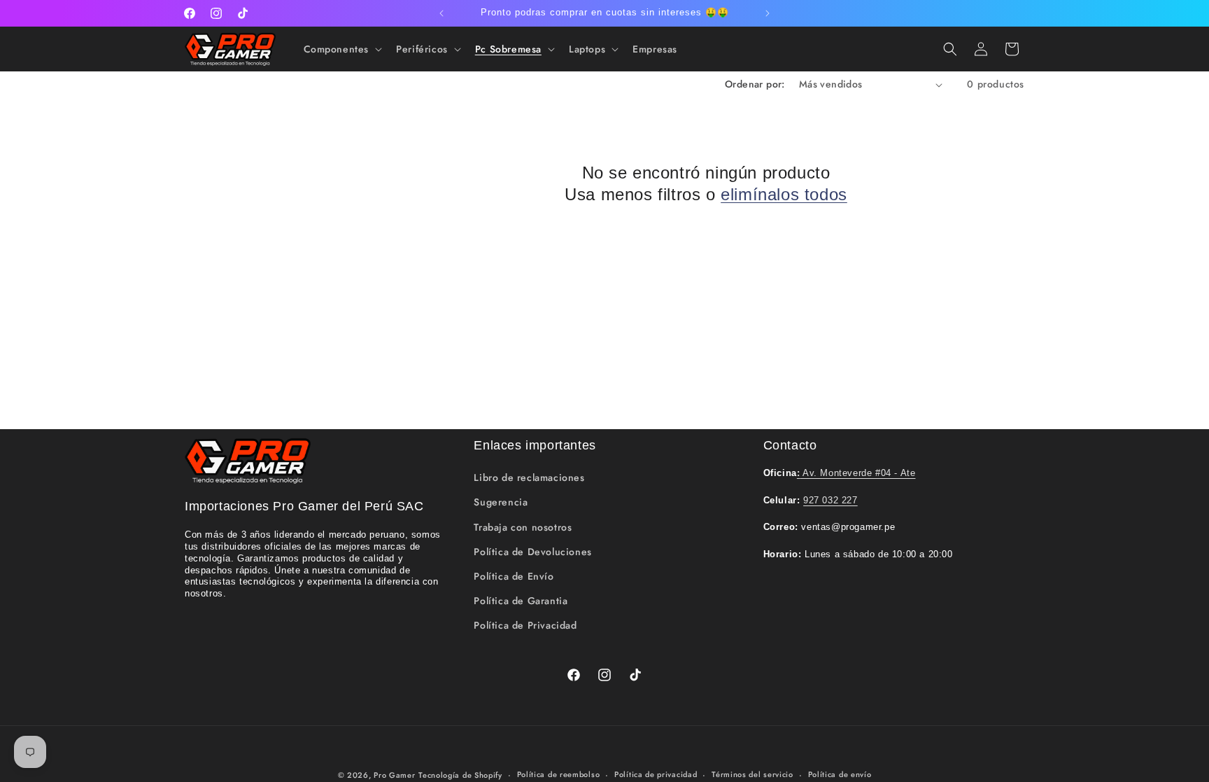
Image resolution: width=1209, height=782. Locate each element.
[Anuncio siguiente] (767, 13)
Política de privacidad (655, 774)
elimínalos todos (784, 194)
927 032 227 (830, 500)
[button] (341, 49)
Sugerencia (501, 502)
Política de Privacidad (525, 625)
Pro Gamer (394, 775)
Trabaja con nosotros (523, 527)
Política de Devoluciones (532, 552)
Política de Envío (513, 576)
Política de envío (840, 774)
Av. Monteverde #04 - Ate (856, 473)
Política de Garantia (520, 601)
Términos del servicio (752, 774)
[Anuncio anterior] (441, 13)
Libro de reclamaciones (529, 477)
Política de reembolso (558, 774)
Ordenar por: (755, 84)
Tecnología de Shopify (460, 775)
